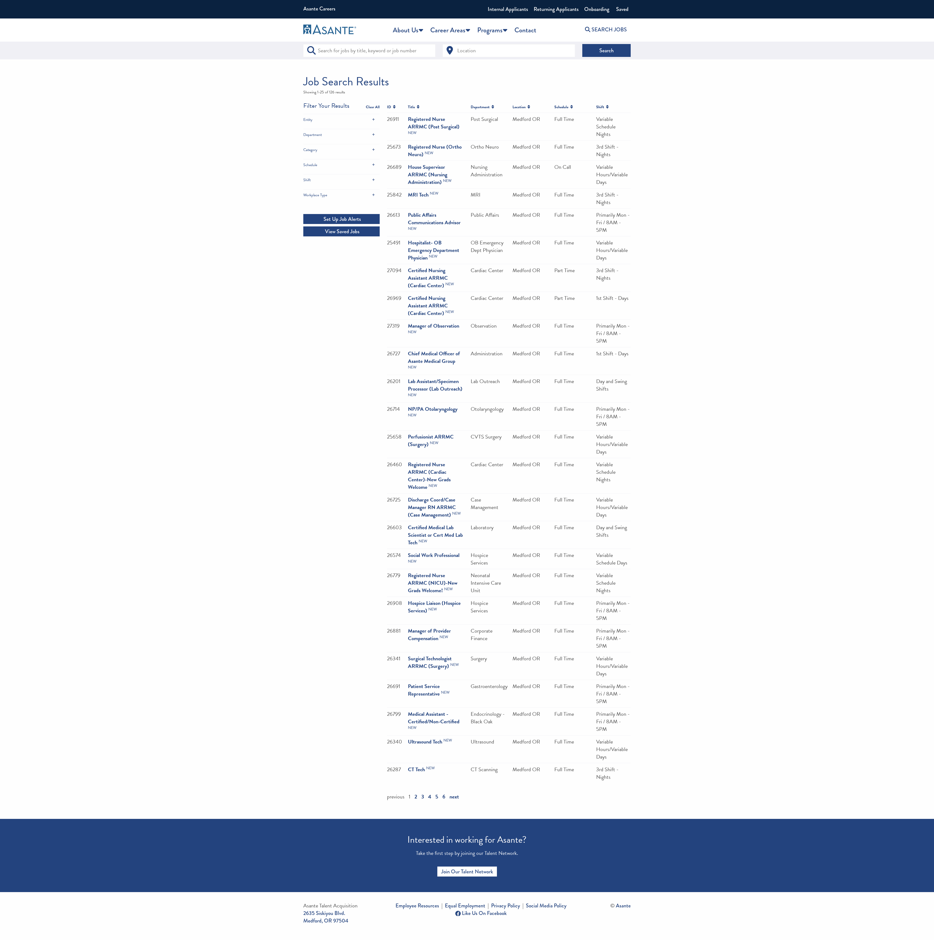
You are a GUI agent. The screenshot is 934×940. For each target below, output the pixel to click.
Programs (490, 30)
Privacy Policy (505, 906)
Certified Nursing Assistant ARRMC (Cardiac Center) (428, 277)
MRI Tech (418, 195)
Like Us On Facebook (484, 913)
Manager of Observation (433, 326)
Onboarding (596, 9)
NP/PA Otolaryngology (433, 409)
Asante (623, 906)
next (454, 796)
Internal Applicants (508, 9)
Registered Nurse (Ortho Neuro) (435, 150)
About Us (405, 30)
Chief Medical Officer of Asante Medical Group (434, 357)
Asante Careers (319, 9)
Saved (622, 9)
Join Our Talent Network (467, 872)
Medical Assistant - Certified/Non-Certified (433, 717)
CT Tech (416, 769)
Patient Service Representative (424, 690)
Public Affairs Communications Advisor (434, 218)
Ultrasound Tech (425, 742)
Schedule (310, 165)
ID (390, 107)
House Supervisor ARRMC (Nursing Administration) (427, 174)
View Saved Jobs (341, 231)
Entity (307, 120)
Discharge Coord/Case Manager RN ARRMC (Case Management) (432, 507)
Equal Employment (465, 906)
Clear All (373, 107)
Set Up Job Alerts (341, 219)
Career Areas (447, 30)
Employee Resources (417, 906)
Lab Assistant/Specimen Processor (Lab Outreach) (435, 385)
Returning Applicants (556, 9)
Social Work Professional (433, 555)
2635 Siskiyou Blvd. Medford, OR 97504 (325, 917)
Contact (525, 30)
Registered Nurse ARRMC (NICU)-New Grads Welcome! (433, 582)
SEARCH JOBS (608, 30)
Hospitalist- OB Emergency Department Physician (433, 250)
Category (310, 150)
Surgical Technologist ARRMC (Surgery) (430, 662)
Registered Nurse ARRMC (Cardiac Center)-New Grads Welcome (429, 475)
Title (412, 107)
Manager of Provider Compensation (429, 634)
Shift (307, 180)
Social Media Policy (546, 906)
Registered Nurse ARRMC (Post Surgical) (433, 123)
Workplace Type (315, 195)
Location (520, 107)
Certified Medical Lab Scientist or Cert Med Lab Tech (435, 534)
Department (312, 135)
